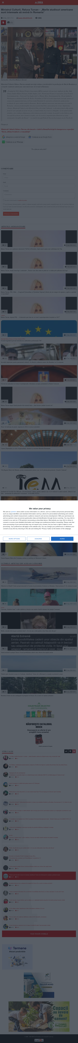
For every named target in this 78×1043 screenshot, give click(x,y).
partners (13, 511)
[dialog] (39, 521)
